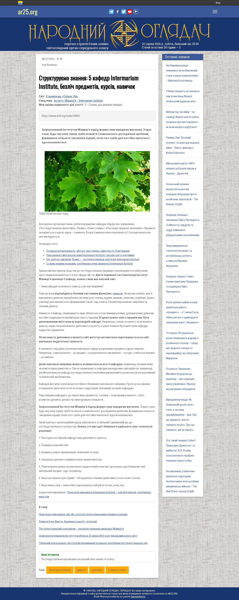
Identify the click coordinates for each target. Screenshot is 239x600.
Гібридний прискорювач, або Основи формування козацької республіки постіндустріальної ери (93, 543)
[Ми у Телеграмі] (111, 11)
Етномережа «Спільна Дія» (62, 96)
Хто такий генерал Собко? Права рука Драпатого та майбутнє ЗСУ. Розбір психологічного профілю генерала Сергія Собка (181, 450)
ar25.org (28, 11)
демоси (81, 569)
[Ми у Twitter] (123, 11)
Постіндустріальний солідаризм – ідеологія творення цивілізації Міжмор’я (81, 528)
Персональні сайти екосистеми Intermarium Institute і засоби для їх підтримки (90, 255)
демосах (118, 293)
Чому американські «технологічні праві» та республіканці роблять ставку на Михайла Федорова (179, 256)
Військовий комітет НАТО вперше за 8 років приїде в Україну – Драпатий (181, 168)
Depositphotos (138, 596)
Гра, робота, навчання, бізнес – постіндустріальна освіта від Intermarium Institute (92, 259)
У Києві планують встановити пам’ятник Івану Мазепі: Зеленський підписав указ (182, 96)
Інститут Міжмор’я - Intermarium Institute (78, 100)
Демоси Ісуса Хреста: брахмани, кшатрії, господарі (68, 521)
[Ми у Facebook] (117, 11)
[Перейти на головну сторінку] (119, 34)
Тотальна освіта (117, 569)
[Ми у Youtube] (130, 11)
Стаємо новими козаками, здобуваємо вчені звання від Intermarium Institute (89, 263)
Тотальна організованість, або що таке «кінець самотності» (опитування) (88, 251)
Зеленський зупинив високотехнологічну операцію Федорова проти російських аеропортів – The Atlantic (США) (182, 194)
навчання (97, 569)
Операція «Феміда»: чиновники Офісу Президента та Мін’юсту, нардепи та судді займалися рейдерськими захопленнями (182, 225)
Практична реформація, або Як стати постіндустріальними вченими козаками (83, 514)
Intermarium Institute (60, 569)
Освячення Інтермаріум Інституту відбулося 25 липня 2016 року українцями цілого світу (88, 536)
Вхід (218, 2)
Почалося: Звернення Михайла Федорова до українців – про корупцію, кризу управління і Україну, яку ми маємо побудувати (181, 379)
